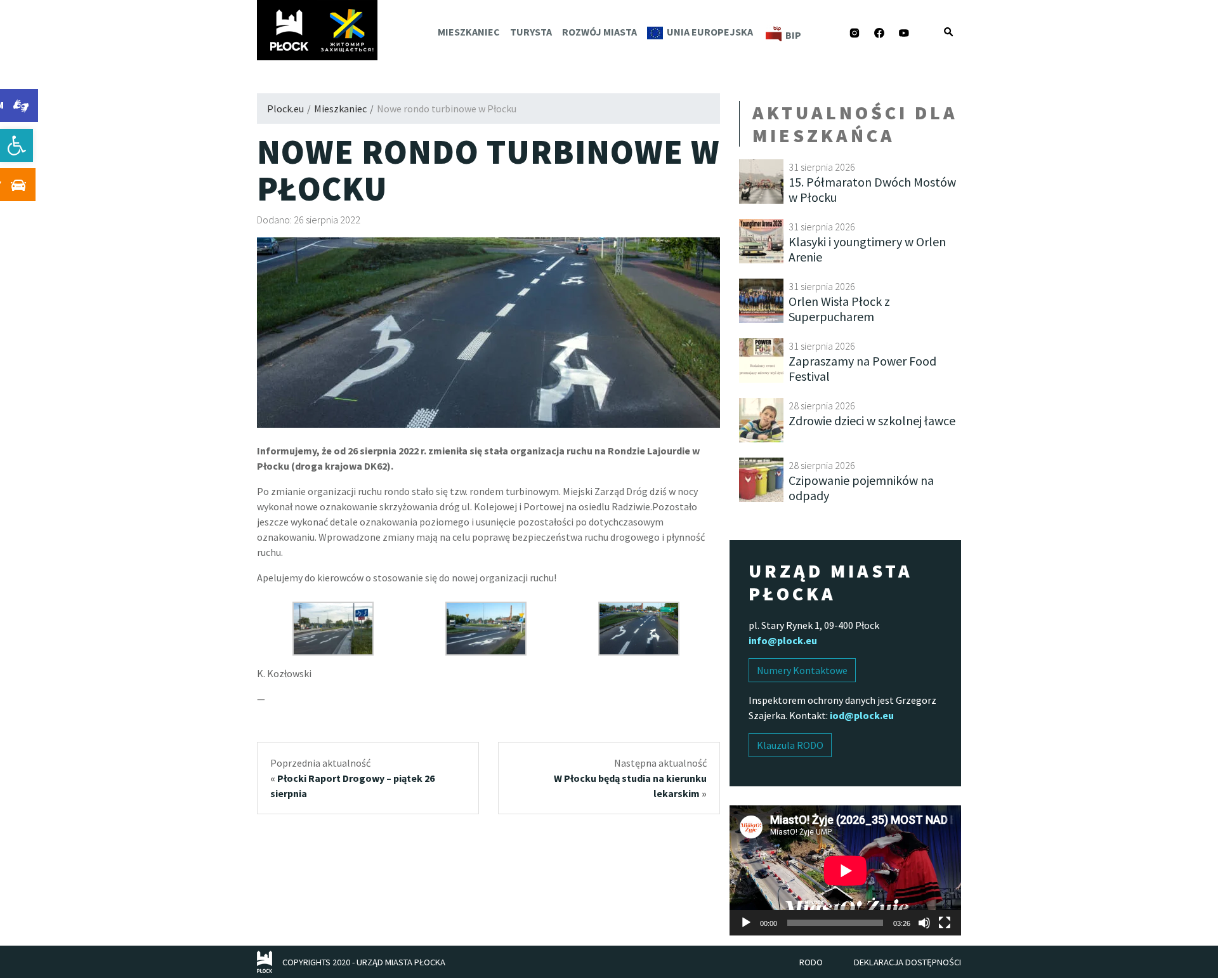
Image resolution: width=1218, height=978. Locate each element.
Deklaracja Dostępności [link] (907, 962)
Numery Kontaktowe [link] (802, 670)
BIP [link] (793, 35)
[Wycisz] (924, 922)
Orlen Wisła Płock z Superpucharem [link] (839, 308)
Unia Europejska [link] (710, 31)
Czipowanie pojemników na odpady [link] (861, 487)
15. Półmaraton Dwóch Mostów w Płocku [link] (872, 189)
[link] (16, 145)
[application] (845, 870)
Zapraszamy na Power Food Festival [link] (862, 368)
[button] (948, 31)
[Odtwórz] (746, 922)
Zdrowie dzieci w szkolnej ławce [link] (872, 420)
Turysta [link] (531, 31)
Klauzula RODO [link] (790, 745)
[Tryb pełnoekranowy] (944, 922)
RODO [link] (811, 962)
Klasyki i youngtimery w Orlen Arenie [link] (867, 249)
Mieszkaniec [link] (469, 31)
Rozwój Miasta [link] (599, 31)
